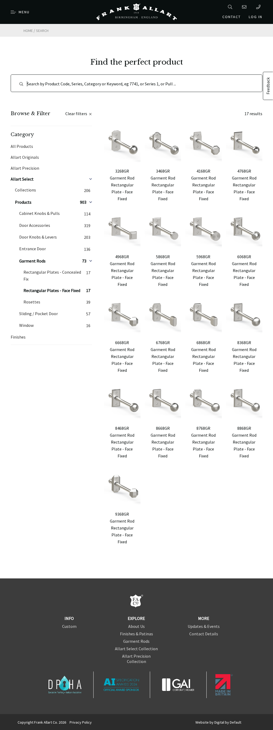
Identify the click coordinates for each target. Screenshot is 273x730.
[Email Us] (245, 7)
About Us (136, 626)
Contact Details (203, 633)
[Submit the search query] (21, 84)
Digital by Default (227, 722)
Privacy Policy (81, 722)
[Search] (231, 7)
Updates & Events (204, 626)
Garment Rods (136, 641)
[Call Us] (259, 7)
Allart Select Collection (136, 648)
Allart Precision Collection (136, 658)
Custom (69, 626)
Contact (231, 16)
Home (28, 30)
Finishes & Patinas (136, 633)
